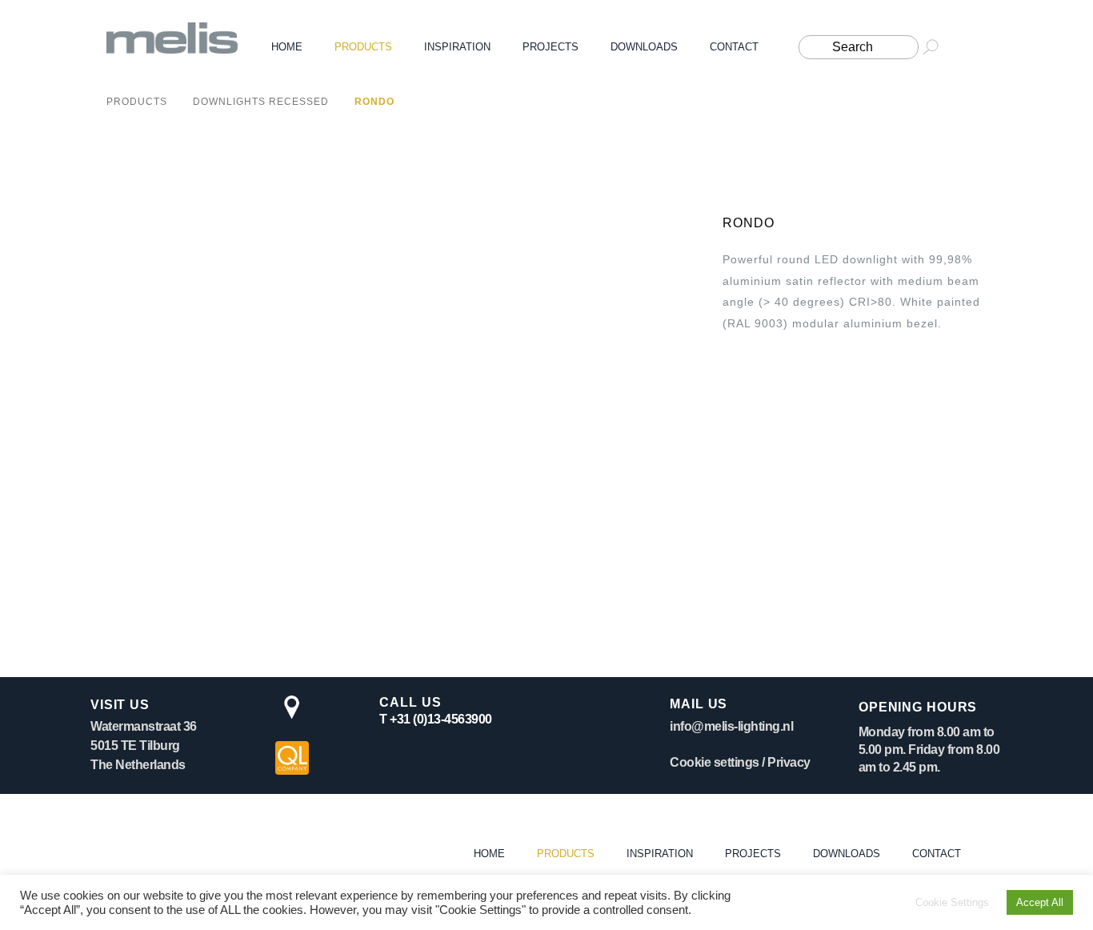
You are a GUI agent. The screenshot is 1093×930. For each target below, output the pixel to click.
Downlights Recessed (261, 101)
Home (286, 47)
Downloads (644, 47)
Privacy (789, 762)
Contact (734, 47)
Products (363, 47)
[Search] (860, 47)
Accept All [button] (1039, 902)
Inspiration (457, 47)
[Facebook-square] (980, 47)
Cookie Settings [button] (952, 902)
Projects (550, 47)
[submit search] (936, 47)
